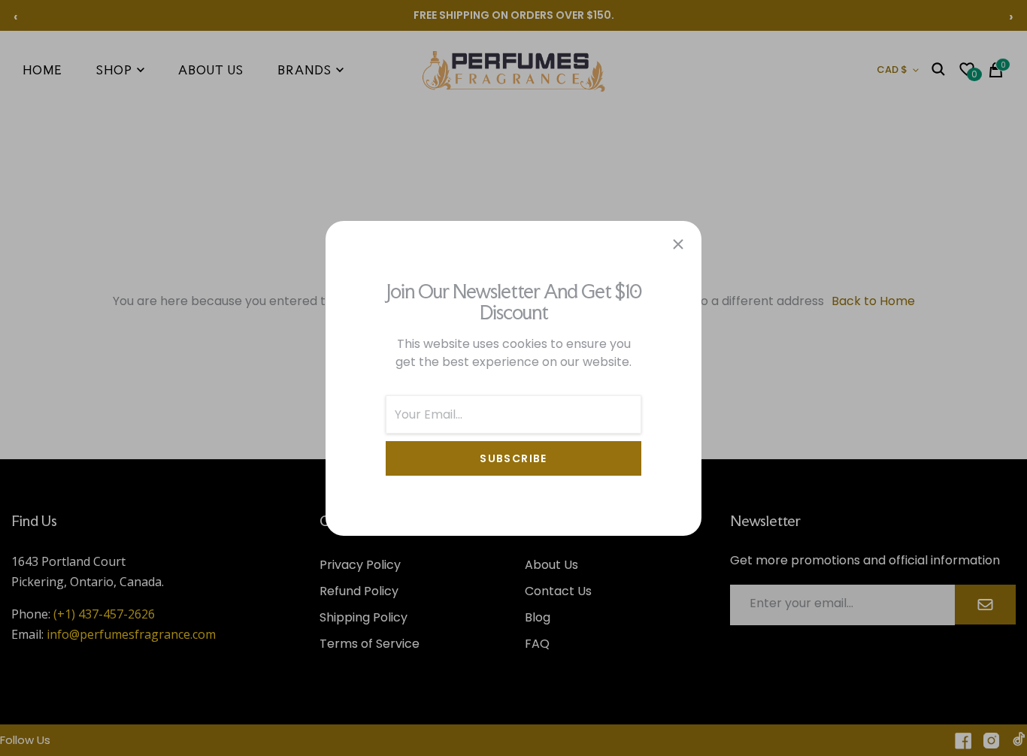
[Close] (678, 244)
